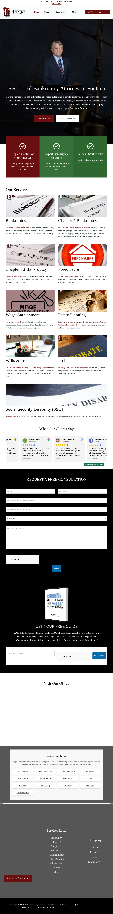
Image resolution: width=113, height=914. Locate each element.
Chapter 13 (56, 846)
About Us (95, 852)
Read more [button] (14, 459)
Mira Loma (90, 786)
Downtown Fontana (68, 771)
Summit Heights (45, 778)
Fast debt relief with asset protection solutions (74, 228)
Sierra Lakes (90, 771)
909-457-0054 (56, 4)
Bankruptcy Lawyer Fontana (40, 905)
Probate (56, 867)
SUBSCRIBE (99, 656)
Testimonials (95, 861)
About (46, 12)
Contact (95, 857)
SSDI (56, 871)
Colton (90, 778)
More (74, 12)
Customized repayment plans (16, 276)
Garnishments (56, 854)
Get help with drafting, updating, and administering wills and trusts (29, 368)
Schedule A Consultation (18, 878)
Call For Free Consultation (97, 12)
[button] (105, 449)
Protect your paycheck (13, 322)
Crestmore (22, 786)
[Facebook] (76, 905)
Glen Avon (68, 786)
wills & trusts (56, 863)
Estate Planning (56, 858)
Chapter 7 (57, 841)
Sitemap (55, 905)
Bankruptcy (60, 12)
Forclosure (56, 850)
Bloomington (67, 778)
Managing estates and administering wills (72, 368)
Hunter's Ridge (23, 778)
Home (36, 12)
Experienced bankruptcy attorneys (17, 228)
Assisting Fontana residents (15, 416)
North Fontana (23, 771)
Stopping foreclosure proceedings (69, 276)
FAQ (95, 847)
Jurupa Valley (45, 786)
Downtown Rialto (23, 793)
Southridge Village (45, 771)
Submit (56, 568)
